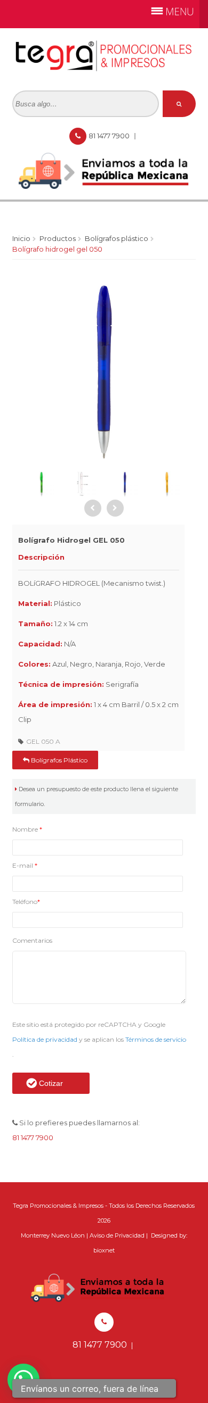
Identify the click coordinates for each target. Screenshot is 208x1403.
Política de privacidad (45, 1039)
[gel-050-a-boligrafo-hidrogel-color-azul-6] (83, 484)
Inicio (21, 238)
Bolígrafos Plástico (116, 238)
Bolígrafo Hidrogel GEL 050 (57, 249)
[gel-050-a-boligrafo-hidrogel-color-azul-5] (41, 484)
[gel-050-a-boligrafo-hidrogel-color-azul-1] (125, 484)
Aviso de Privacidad (117, 1235)
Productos (57, 238)
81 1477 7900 (110, 135)
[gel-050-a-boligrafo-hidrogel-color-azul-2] (166, 484)
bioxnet (104, 1250)
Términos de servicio (155, 1039)
